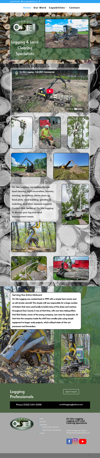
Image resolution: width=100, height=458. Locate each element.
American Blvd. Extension (50, 427)
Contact (74, 8)
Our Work (39, 8)
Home (27, 8)
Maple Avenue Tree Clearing (51, 430)
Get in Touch (71, 391)
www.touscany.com (83, 433)
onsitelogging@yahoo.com (71, 404)
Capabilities (57, 8)
